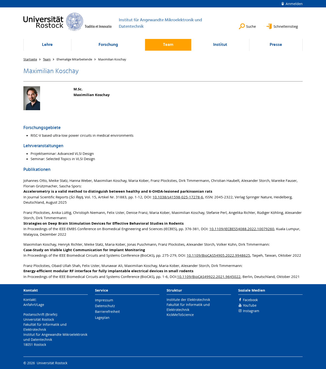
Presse (276, 44)
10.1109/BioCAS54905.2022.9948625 (218, 255)
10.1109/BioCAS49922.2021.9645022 (209, 276)
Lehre (47, 44)
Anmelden (294, 3)
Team (168, 44)
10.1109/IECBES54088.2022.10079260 (241, 228)
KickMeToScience (180, 314)
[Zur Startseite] (67, 21)
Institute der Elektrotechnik (188, 299)
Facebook (250, 300)
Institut (220, 44)
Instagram (251, 311)
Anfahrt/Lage (33, 304)
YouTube (250, 305)
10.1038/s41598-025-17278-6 (177, 197)
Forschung (108, 44)
